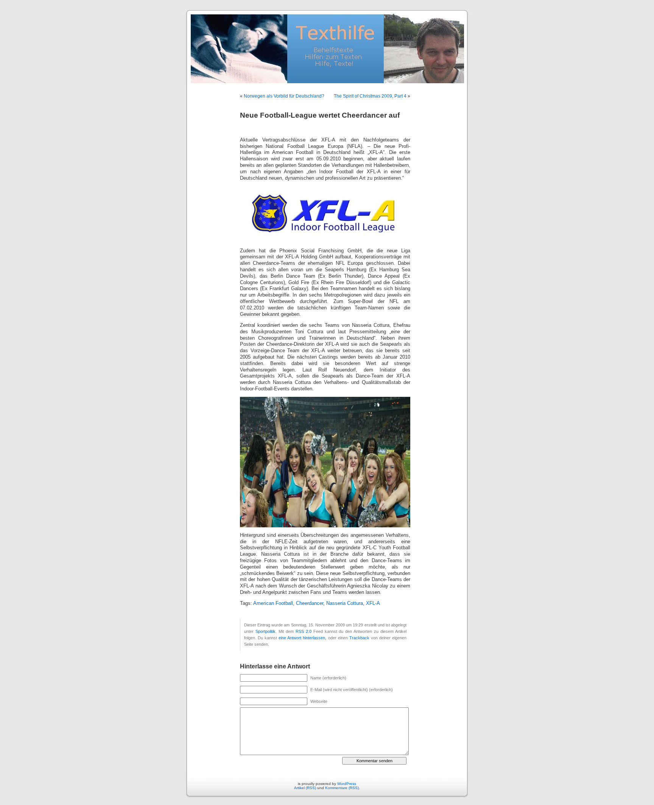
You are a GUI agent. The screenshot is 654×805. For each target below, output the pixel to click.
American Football (273, 603)
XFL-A (373, 603)
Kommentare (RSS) (342, 788)
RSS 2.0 (303, 631)
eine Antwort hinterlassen (302, 638)
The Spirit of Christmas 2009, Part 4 (370, 96)
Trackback (359, 638)
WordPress (346, 784)
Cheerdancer (309, 603)
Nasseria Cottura (344, 603)
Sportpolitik (265, 631)
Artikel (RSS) (305, 788)
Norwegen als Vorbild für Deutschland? (284, 96)
